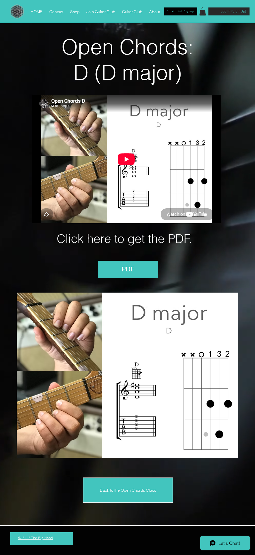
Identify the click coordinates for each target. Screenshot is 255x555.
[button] (202, 11)
